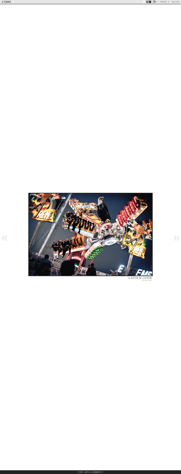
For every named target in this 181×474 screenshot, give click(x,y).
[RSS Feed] (154, 2)
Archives (175, 2)
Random (163, 2)
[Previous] (4, 237)
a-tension (6, 1)
